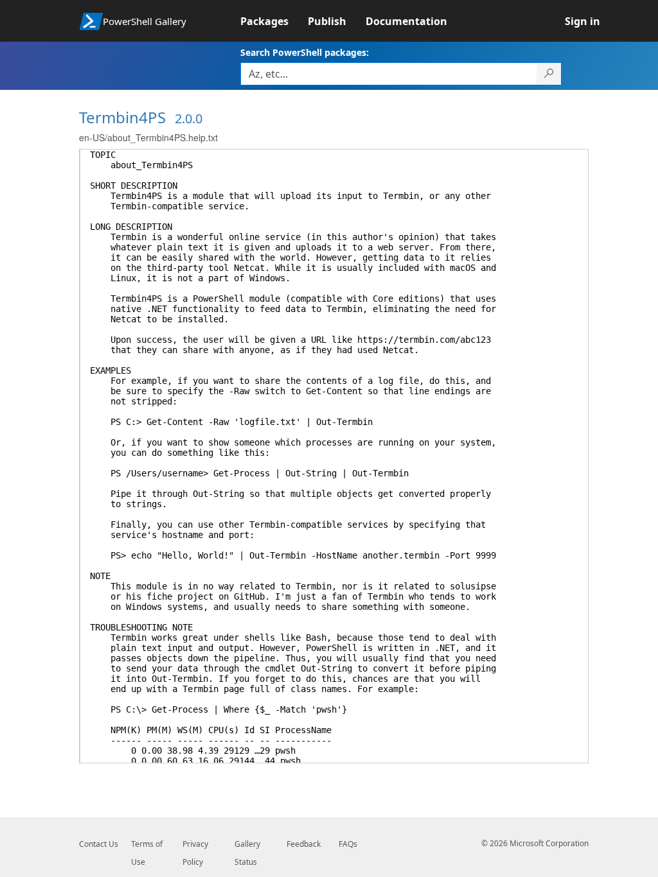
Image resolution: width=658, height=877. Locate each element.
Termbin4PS (122, 117)
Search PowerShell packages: (304, 52)
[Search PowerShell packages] (549, 73)
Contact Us (98, 843)
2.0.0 (188, 118)
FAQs (348, 843)
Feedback (304, 843)
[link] (274, 21)
